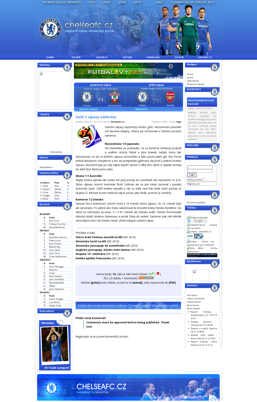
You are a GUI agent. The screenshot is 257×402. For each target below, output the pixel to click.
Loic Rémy (54, 302)
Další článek (193, 80)
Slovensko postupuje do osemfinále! (100, 245)
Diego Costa (55, 305)
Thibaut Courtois (57, 223)
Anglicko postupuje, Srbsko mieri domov (103, 250)
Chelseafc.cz (118, 121)
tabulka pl (141, 109)
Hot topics (192, 295)
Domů (190, 74)
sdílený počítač (195, 179)
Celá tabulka (56, 151)
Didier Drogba (56, 299)
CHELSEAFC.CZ (205, 57)
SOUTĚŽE (76, 57)
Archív (190, 77)
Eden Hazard (55, 276)
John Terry (54, 253)
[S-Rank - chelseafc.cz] (199, 231)
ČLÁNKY (50, 57)
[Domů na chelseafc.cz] (128, 54)
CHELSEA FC (102, 57)
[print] (95, 282)
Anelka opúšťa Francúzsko (93, 258)
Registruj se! (193, 183)
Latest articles (194, 301)
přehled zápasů (88, 109)
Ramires (53, 269)
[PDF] (172, 282)
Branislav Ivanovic (58, 237)
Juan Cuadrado (56, 289)
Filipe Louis (54, 240)
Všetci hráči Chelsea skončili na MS (99, 237)
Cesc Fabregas (56, 266)
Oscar (52, 273)
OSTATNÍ (179, 57)
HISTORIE (127, 57)
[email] (137, 282)
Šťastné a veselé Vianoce (204, 328)
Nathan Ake (55, 246)
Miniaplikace (46, 167)
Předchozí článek (195, 84)
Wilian (52, 285)
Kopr (178, 121)
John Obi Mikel (56, 279)
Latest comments (196, 298)
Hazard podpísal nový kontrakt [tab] (201, 102)
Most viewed (193, 308)
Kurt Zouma (55, 243)
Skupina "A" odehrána (90, 254)
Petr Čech (54, 220)
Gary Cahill (54, 250)
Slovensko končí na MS (91, 241)
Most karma (193, 305)
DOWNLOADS (153, 57)
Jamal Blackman (57, 227)
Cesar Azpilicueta (57, 256)
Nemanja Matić (56, 282)
